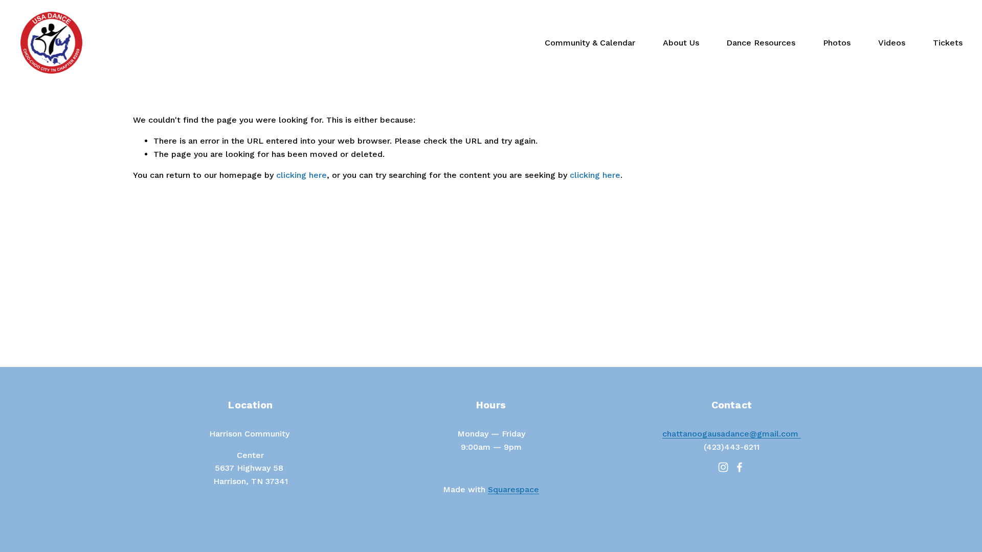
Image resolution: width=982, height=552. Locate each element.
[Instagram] (723, 467)
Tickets (948, 43)
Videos (891, 43)
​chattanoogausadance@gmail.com (731, 434)
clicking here (301, 175)
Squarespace (513, 489)
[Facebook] (739, 467)
